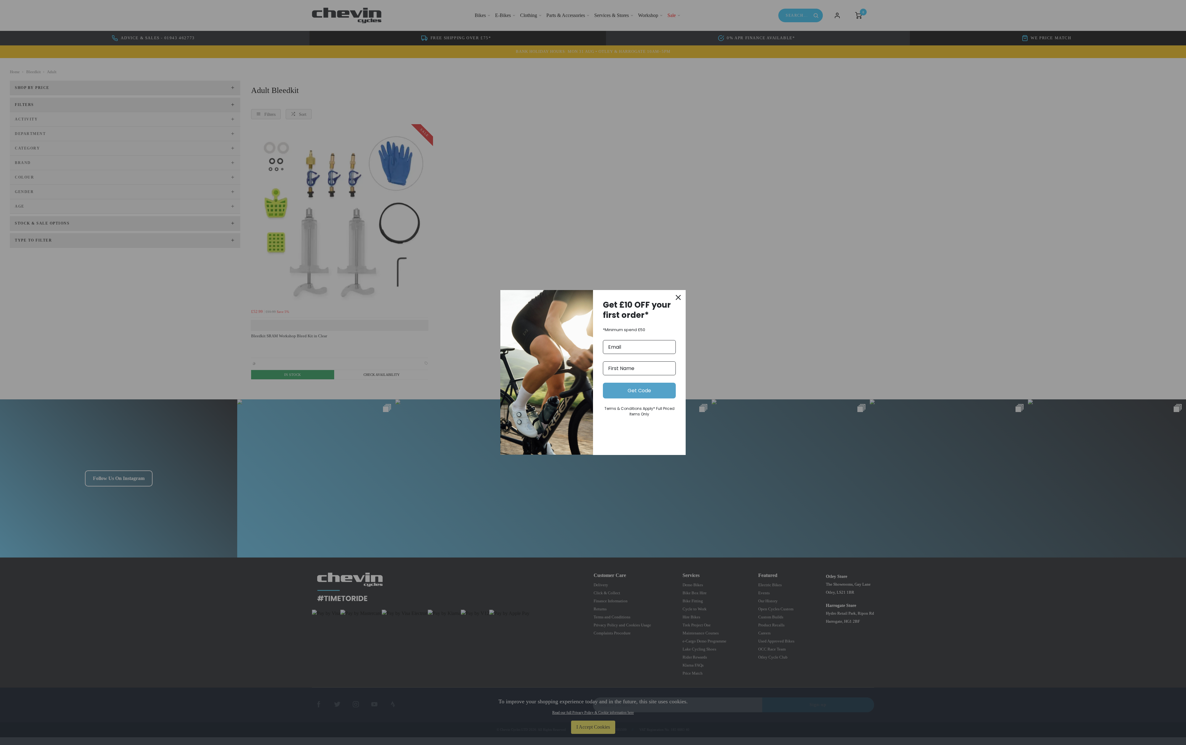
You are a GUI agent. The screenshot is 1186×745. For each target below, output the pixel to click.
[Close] (678, 297)
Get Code (639, 390)
